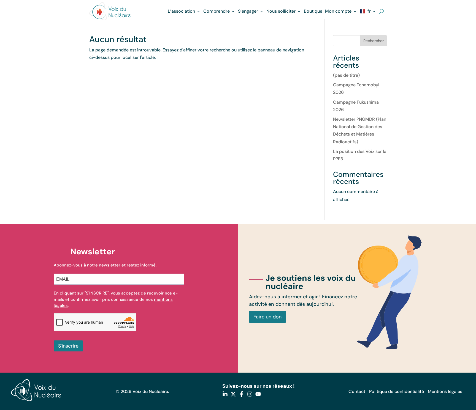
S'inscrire (68, 346)
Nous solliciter (281, 11)
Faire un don (267, 316)
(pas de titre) (346, 75)
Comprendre (216, 11)
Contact (356, 391)
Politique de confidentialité (396, 391)
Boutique (313, 11)
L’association (181, 11)
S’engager (248, 11)
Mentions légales (445, 391)
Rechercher (373, 40)
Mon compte (338, 11)
